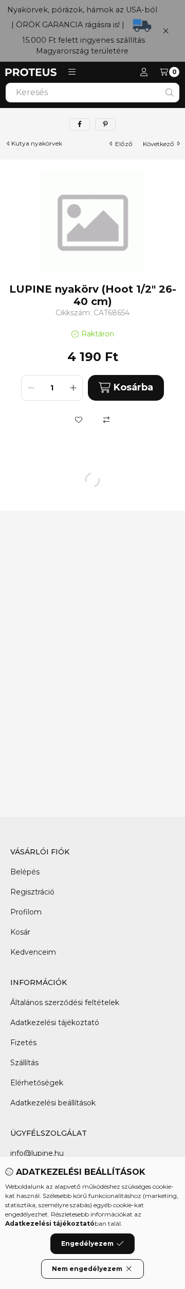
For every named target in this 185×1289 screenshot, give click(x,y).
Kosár (20, 932)
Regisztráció (32, 892)
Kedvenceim (33, 952)
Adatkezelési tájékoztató (54, 1022)
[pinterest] (105, 124)
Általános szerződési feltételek (64, 1002)
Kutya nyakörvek (36, 143)
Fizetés (23, 1042)
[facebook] (79, 124)
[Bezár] (166, 31)
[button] (72, 72)
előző (124, 144)
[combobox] (92, 92)
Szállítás (24, 1062)
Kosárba (133, 387)
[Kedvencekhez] (78, 419)
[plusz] (73, 387)
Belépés (25, 871)
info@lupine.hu (37, 1153)
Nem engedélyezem (87, 1269)
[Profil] (144, 72)
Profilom (26, 912)
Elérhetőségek (36, 1082)
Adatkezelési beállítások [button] (53, 1102)
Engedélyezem (87, 1243)
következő (158, 144)
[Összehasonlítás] (106, 419)
